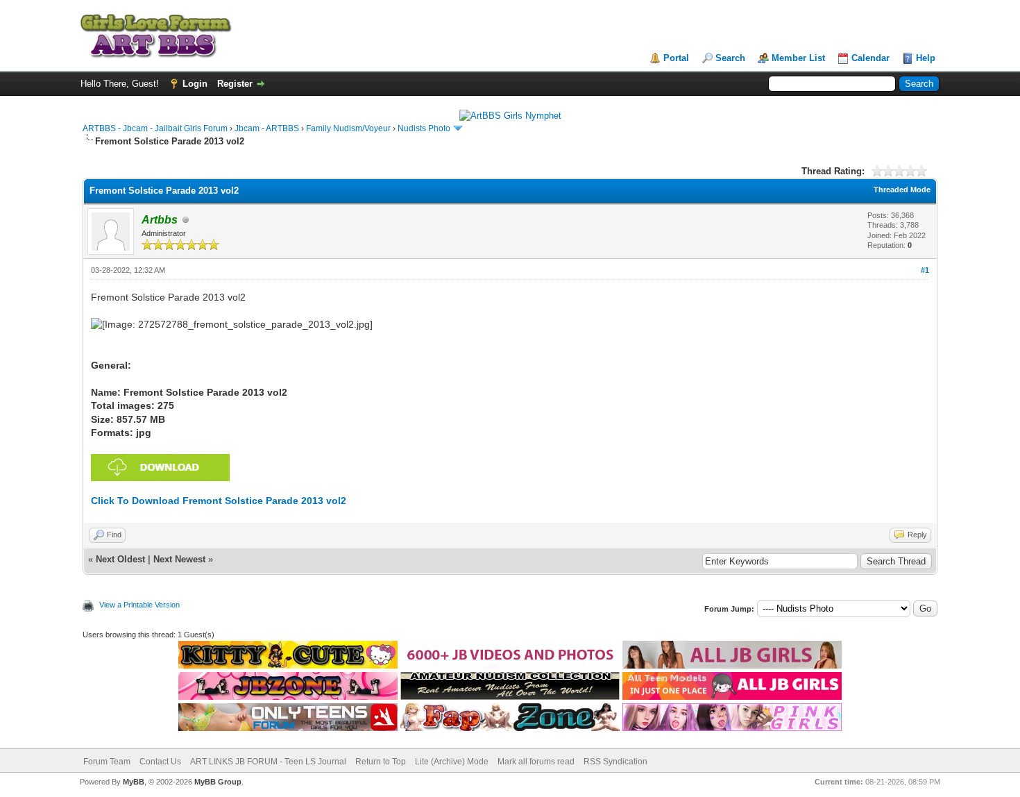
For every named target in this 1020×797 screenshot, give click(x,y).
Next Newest (179, 559)
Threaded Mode (902, 189)
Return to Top (380, 761)
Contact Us (160, 761)
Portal (676, 58)
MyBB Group (217, 782)
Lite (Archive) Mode (451, 761)
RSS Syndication (615, 761)
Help (925, 58)
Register (235, 83)
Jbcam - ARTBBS (267, 128)
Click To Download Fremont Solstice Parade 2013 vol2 (218, 500)
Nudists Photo (424, 128)
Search (730, 58)
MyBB (133, 782)
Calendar (870, 58)
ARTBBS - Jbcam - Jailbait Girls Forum (155, 128)
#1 (925, 270)
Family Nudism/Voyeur (348, 128)
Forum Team (106, 761)
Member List (798, 58)
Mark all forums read (536, 761)
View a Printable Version (139, 605)
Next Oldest (120, 559)
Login (194, 83)
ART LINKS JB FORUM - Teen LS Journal (268, 761)
